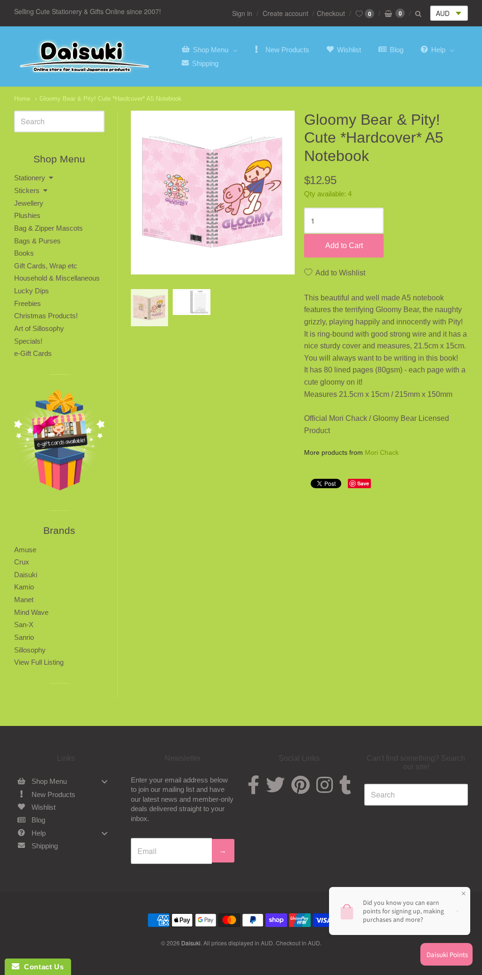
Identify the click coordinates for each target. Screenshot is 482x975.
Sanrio (24, 637)
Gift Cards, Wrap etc (45, 266)
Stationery (29, 178)
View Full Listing (39, 662)
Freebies (27, 303)
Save (363, 483)
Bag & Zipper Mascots (48, 228)
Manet (23, 600)
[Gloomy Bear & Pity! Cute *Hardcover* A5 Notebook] (150, 308)
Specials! (28, 341)
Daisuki (25, 575)
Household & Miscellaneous (57, 278)
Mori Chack (382, 452)
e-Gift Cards (33, 353)
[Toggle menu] (104, 782)
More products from (351, 452)
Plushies (27, 215)
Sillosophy (30, 650)
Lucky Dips (31, 291)
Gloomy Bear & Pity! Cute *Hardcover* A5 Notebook (111, 98)
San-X (23, 624)
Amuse (25, 550)
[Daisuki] (84, 56)
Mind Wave (31, 612)
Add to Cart (344, 246)
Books (24, 253)
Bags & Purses (37, 241)
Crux (21, 562)
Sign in (242, 13)
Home (22, 98)
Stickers (27, 190)
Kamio (24, 587)
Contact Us (41, 967)
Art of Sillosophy (39, 328)
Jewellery (28, 203)
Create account (285, 13)
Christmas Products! (46, 316)
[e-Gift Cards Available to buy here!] (59, 442)
